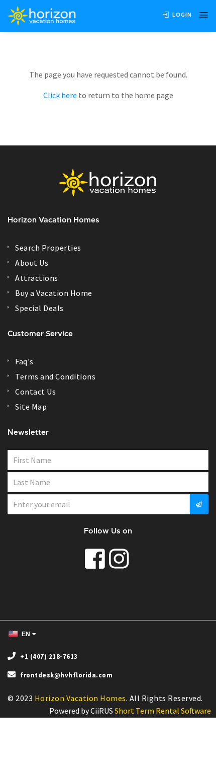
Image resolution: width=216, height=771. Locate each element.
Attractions (36, 278)
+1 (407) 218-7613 (49, 656)
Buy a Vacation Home (53, 293)
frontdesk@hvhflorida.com (66, 675)
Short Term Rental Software (163, 711)
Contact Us (35, 392)
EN (25, 634)
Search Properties (48, 248)
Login (181, 14)
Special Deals (39, 308)
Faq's (24, 361)
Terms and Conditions (55, 376)
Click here (60, 95)
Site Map (31, 407)
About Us (31, 263)
